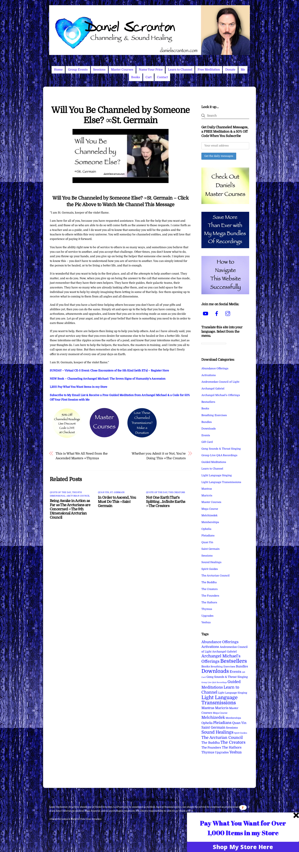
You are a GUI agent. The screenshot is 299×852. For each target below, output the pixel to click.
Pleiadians (208, 535)
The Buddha (209, 582)
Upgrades (207, 615)
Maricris (206, 495)
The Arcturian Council (215, 575)
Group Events (78, 69)
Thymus (206, 609)
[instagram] (228, 313)
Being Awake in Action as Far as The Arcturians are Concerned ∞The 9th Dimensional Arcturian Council (70, 509)
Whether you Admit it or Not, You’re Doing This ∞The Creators (158, 456)
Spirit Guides (209, 569)
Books (135, 77)
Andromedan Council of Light (220, 381)
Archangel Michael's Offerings (220, 395)
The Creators (176, 492)
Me (243, 69)
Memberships (210, 522)
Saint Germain (210, 548)
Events (205, 435)
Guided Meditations (213, 462)
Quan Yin (103, 492)
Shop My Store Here (243, 847)
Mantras (206, 488)
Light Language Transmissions (221, 482)
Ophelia (206, 529)
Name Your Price (151, 69)
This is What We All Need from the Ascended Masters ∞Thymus (82, 456)
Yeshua (206, 622)
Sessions (99, 69)
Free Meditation (209, 69)
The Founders (210, 595)
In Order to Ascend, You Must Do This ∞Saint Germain (117, 501)
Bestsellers (208, 401)
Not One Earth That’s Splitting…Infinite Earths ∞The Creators (165, 501)
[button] (243, 828)
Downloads (208, 428)
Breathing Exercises (214, 415)
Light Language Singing (216, 475)
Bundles (206, 422)
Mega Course (209, 508)
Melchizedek (209, 515)
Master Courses (122, 69)
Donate (230, 69)
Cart (149, 77)
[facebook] (217, 313)
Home (58, 69)
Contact (162, 77)
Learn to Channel (180, 69)
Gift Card (207, 442)
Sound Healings (211, 562)
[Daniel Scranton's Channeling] (149, 53)
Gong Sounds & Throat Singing (221, 448)
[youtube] (206, 313)
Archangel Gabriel (212, 388)
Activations (208, 375)
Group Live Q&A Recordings (219, 455)
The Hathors (209, 602)
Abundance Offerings (214, 368)
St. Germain (117, 492)
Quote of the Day (60, 492)
